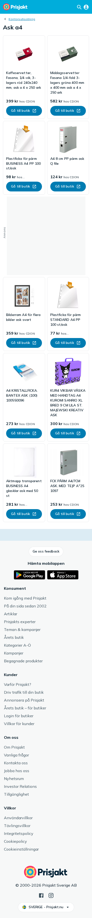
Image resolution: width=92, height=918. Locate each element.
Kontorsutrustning (22, 19)
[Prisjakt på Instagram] (51, 895)
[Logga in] (86, 7)
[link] (24, 77)
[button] (46, 551)
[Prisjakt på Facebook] (41, 895)
